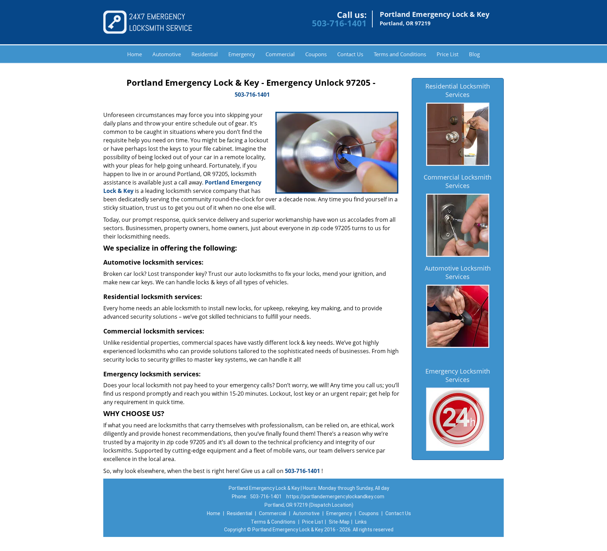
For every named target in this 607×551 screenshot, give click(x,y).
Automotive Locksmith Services (458, 272)
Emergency (241, 54)
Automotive (166, 54)
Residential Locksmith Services (457, 90)
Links (361, 522)
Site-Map (339, 522)
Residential (204, 54)
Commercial (280, 54)
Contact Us (350, 54)
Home (134, 54)
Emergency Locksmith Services (457, 375)
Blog (474, 54)
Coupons (316, 54)
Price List (447, 54)
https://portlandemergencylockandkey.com (335, 496)
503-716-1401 (339, 23)
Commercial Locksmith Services (457, 181)
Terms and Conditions (400, 54)
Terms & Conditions (273, 522)
